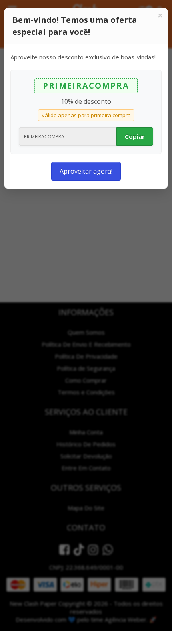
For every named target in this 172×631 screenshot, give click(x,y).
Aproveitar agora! (86, 171)
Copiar (135, 136)
